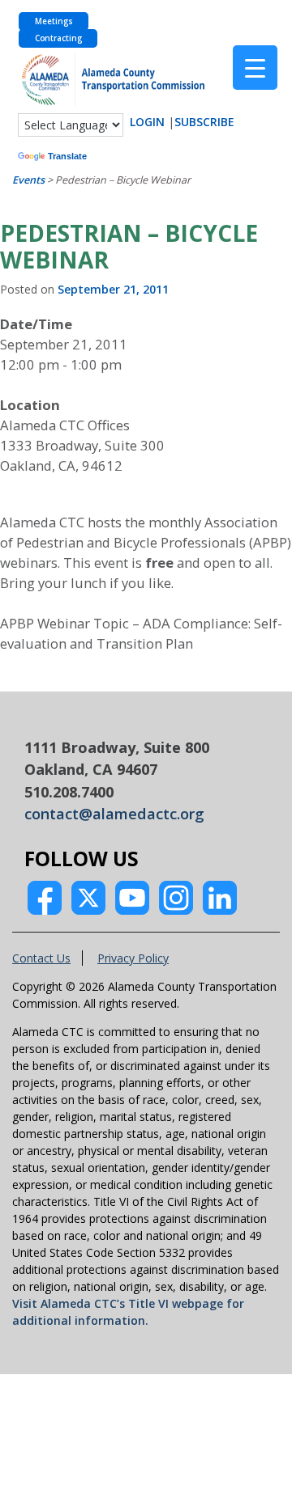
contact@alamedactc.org (114, 813)
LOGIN (147, 121)
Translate (67, 156)
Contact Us (41, 958)
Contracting (58, 38)
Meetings (54, 21)
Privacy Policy (133, 958)
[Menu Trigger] (255, 67)
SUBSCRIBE (204, 121)
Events (28, 180)
